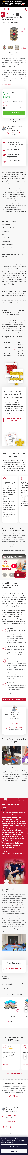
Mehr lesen (5, 1064)
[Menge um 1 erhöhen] (23, 107)
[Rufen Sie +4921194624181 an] (14, 14)
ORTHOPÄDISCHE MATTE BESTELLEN (14, 699)
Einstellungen (14, 1146)
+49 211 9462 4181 (10, 1116)
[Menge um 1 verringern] (17, 107)
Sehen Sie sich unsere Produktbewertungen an (12, 157)
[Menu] (3, 14)
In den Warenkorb (15, 113)
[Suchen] (17, 14)
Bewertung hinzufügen (14, 968)
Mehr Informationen (7, 84)
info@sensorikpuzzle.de (11, 1121)
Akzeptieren (14, 1151)
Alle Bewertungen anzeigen (14, 1073)
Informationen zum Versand (18, 93)
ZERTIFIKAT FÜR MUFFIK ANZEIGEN (14, 419)
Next (25, 1057)
